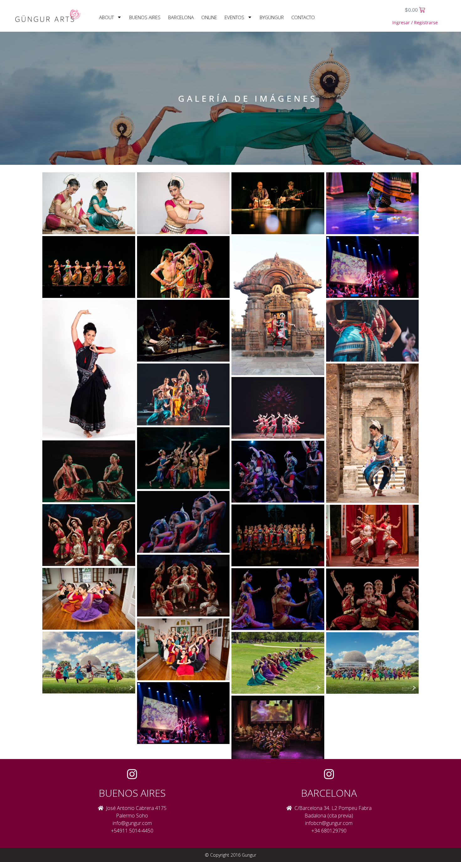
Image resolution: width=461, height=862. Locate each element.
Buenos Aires (145, 17)
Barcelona (181, 17)
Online (209, 17)
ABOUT (106, 17)
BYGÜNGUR (272, 17)
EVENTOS (234, 17)
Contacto (303, 17)
